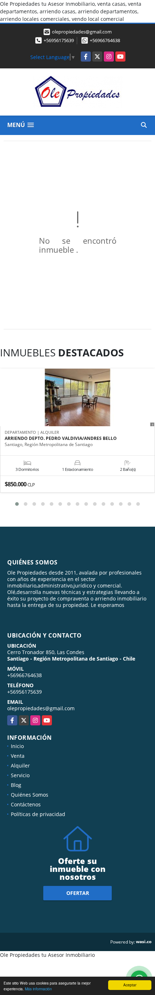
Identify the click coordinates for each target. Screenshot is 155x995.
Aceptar (129, 984)
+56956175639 (59, 40)
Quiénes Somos (29, 794)
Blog (16, 785)
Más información (38, 988)
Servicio (20, 775)
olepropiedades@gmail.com (41, 708)
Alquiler (20, 765)
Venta (18, 755)
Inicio (17, 746)
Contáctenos (26, 804)
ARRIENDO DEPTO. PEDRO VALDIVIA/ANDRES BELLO (61, 438)
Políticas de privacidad (38, 814)
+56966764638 (105, 40)
